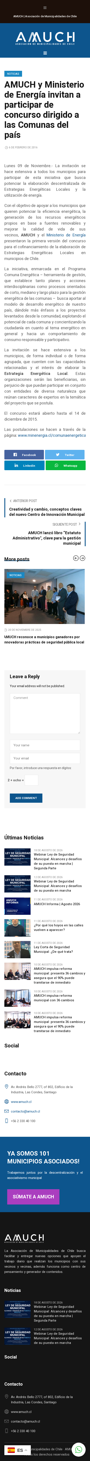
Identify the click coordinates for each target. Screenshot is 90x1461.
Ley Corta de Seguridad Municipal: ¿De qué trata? (53, 954)
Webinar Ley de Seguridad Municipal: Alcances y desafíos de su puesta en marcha (58, 891)
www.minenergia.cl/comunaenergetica (52, 435)
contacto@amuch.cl (25, 1116)
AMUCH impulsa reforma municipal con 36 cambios (54, 1003)
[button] (79, 1450)
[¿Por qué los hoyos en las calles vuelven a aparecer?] (17, 933)
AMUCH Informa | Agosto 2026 (57, 909)
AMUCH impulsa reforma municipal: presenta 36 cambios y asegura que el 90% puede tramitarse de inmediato (59, 981)
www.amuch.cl (21, 1107)
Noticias (13, 74)
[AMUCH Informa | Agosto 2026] (17, 911)
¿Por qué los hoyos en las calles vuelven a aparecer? (58, 933)
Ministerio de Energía (66, 235)
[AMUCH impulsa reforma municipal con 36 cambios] (17, 1003)
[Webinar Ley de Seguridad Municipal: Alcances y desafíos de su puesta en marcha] (17, 889)
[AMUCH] (45, 36)
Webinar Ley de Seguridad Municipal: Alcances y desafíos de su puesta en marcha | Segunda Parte (58, 867)
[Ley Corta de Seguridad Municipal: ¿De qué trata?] (17, 954)
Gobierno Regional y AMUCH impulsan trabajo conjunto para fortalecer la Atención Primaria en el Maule (44, 642)
